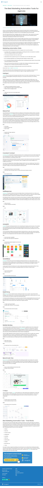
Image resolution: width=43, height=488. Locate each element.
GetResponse (5, 193)
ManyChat (11, 114)
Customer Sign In (4, 473)
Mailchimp (6, 293)
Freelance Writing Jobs (5, 471)
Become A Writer (4, 470)
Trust (16, 475)
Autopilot (4, 226)
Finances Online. (15, 68)
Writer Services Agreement (19, 472)
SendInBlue (4, 260)
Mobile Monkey (22, 328)
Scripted (29, 449)
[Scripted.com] (4, 2)
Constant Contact (6, 154)
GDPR (16, 474)
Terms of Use (17, 471)
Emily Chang (9, 27)
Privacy (16, 470)
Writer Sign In (4, 474)
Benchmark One (5, 359)
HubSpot (4, 75)
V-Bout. (13, 392)
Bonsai (10, 68)
